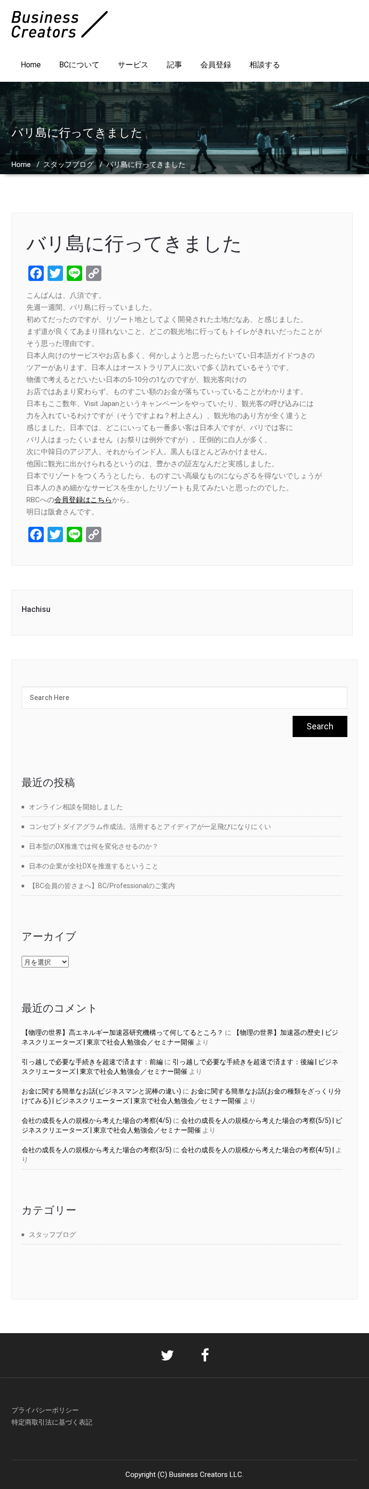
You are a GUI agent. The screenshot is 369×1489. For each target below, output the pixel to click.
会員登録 (215, 64)
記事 (174, 64)
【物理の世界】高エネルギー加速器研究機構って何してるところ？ (122, 1032)
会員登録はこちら (83, 500)
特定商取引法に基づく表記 (52, 1422)
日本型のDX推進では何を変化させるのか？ (94, 846)
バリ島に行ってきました (134, 243)
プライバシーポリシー (45, 1410)
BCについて (79, 64)
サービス (133, 64)
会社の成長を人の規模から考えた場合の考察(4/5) (97, 1120)
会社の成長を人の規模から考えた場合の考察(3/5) (97, 1150)
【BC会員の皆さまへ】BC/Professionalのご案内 (102, 886)
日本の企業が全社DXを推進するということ (94, 866)
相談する (264, 64)
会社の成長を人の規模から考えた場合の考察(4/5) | (257, 1150)
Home (31, 64)
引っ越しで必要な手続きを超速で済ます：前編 (92, 1062)
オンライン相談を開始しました (76, 807)
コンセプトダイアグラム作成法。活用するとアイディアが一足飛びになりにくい (150, 826)
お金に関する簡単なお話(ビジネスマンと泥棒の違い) (101, 1091)
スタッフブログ (68, 164)
